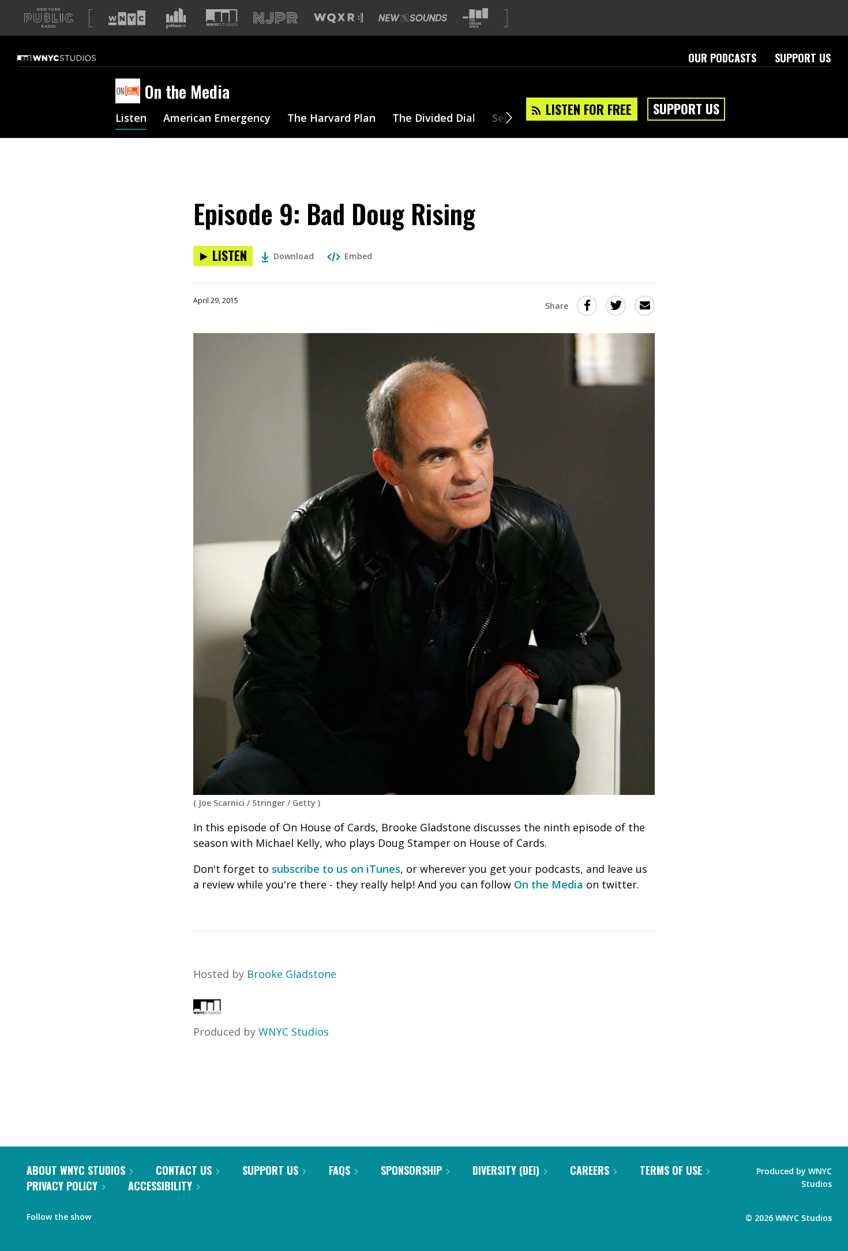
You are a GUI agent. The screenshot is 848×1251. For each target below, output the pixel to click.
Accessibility (160, 1185)
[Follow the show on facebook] (108, 1214)
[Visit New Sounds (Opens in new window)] (412, 18)
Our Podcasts (722, 57)
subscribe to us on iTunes (336, 869)
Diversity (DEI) (505, 1170)
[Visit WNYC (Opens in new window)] (126, 17)
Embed (358, 256)
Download (293, 256)
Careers (589, 1170)
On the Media (548, 884)
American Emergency (217, 119)
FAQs (339, 1170)
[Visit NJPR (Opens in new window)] (275, 18)
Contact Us (184, 1170)
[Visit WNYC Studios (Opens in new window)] (222, 17)
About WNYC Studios (76, 1170)
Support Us (803, 57)
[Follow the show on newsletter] (152, 1214)
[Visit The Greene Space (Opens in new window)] (475, 18)
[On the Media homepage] (130, 92)
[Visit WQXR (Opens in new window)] (338, 18)
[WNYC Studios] (207, 1010)
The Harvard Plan (331, 119)
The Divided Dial (433, 119)
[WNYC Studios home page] (71, 58)
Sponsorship (411, 1170)
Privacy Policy (62, 1185)
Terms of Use (671, 1170)
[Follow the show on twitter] (130, 1214)
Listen (131, 119)
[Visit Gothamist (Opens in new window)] (176, 18)
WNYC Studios (293, 1032)
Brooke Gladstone (291, 974)
